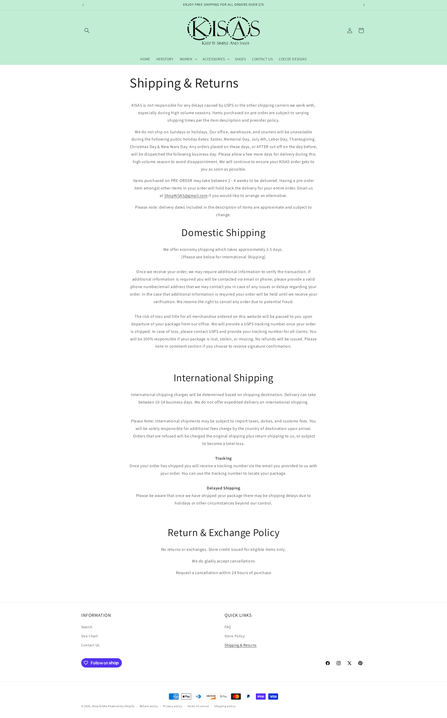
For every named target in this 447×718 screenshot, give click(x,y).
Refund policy (149, 706)
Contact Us (90, 645)
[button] (87, 30)
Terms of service (198, 706)
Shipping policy (225, 706)
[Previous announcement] (83, 5)
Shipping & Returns (241, 645)
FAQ (228, 627)
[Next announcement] (364, 5)
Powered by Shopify (121, 706)
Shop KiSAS (99, 706)
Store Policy (234, 636)
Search (87, 627)
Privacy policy (172, 706)
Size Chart (89, 636)
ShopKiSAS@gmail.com (185, 195)
